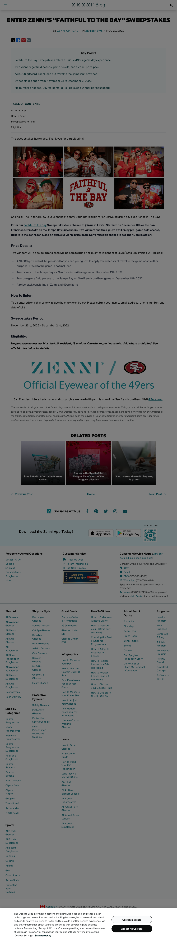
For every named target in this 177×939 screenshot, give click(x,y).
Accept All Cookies (132, 928)
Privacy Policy (43, 935)
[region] (88, 923)
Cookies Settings (131, 919)
